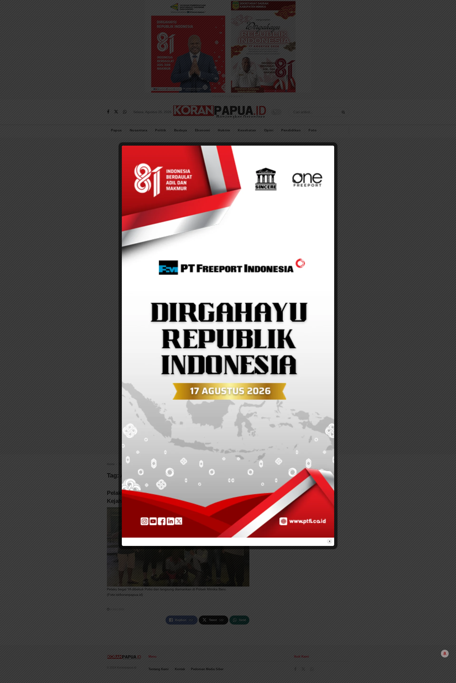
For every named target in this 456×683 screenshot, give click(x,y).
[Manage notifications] (445, 653)
